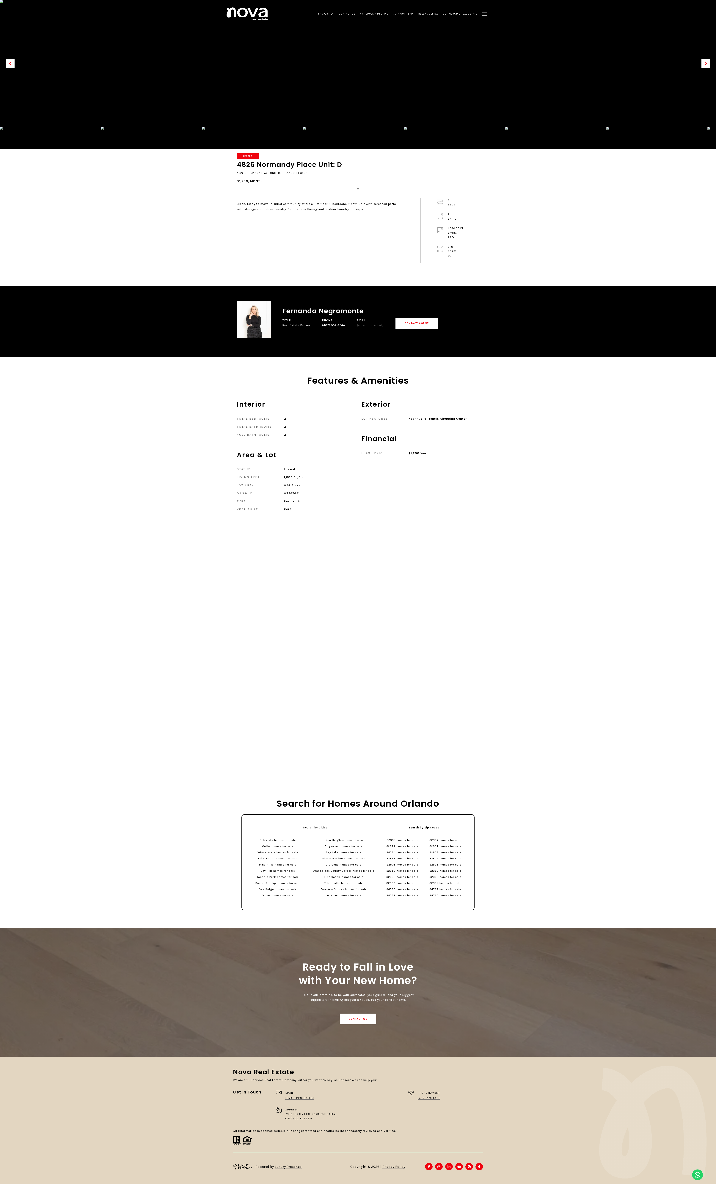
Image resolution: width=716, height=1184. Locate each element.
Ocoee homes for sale (277, 895)
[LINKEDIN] (449, 1166)
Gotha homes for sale (277, 846)
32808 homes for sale (402, 877)
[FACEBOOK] (429, 1166)
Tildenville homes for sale (343, 883)
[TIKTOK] (479, 1166)
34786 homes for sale (402, 889)
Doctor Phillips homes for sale (277, 883)
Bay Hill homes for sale (278, 870)
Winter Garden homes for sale (344, 858)
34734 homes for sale (402, 852)
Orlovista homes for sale (278, 840)
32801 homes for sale (445, 846)
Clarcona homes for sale (343, 864)
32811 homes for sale (402, 846)
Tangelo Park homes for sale (278, 877)
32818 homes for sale (402, 870)
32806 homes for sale (445, 858)
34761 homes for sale (402, 895)
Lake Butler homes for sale (278, 858)
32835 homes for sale (402, 840)
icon (697, 1174)
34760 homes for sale (445, 895)
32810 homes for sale (445, 870)
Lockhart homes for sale (343, 895)
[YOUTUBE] (459, 1166)
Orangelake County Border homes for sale (343, 870)
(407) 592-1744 (333, 325)
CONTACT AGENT (416, 323)
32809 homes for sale (445, 852)
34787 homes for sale (445, 889)
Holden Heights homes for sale (344, 840)
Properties (326, 13)
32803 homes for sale (445, 877)
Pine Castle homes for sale (343, 877)
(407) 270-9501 (429, 1098)
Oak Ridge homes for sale (278, 889)
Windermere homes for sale (277, 852)
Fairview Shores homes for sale (344, 889)
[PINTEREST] (469, 1166)
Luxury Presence (288, 1167)
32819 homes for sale (402, 858)
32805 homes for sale (402, 864)
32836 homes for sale (445, 864)
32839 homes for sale (402, 883)
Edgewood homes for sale (343, 846)
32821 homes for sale (445, 883)
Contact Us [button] (358, 1018)
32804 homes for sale (445, 840)
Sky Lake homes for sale (343, 852)
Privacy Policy (393, 1167)
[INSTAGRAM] (439, 1166)
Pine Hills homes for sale (277, 864)
